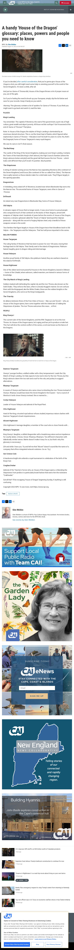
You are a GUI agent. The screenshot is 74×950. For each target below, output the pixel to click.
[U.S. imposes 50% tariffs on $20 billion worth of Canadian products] (8, 852)
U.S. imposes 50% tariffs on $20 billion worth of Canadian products (37, 849)
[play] (5, 10)
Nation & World (13, 493)
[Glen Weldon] (6, 512)
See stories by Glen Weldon (24, 520)
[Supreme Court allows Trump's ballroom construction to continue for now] (8, 864)
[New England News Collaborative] (37, 754)
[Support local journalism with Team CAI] (37, 547)
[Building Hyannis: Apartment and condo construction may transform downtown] (37, 816)
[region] (34, 930)
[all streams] (71, 10)
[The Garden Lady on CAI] (37, 606)
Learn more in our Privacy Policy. (45, 939)
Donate (66, 3)
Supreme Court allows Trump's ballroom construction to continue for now (39, 861)
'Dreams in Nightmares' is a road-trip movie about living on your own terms (40, 873)
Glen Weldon (12, 44)
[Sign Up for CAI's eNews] (37, 680)
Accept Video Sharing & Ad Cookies (17, 944)
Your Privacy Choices (53, 944)
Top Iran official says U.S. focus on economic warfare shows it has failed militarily (42, 900)
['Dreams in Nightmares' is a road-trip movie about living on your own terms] (8, 876)
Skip (37, 944)
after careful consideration (27, 82)
